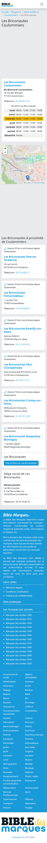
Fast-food (29, 730)
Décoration (8, 722)
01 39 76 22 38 (23, 416)
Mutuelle (7, 772)
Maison (28, 759)
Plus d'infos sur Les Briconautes (21, 463)
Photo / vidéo (31, 776)
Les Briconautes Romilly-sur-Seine (23, 330)
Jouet (5, 751)
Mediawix (17, 837)
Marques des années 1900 (19, 615)
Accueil (5, 12)
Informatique (31, 743)
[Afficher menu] (41, 4)
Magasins (16, 12)
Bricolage (29, 702)
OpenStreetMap (39, 183)
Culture (28, 718)
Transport (8, 803)
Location (29, 755)
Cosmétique (31, 710)
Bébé (27, 694)
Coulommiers (11, 15)
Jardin (6, 747)
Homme (29, 738)
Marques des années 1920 (19, 623)
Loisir (5, 759)
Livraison (7, 755)
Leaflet (28, 183)
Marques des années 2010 (19, 659)
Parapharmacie (10, 776)
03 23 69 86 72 (23, 272)
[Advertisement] (23, 52)
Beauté (6, 694)
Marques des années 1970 (19, 643)
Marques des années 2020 (19, 663)
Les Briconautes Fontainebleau (14, 294)
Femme (6, 734)
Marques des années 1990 (19, 651)
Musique (29, 768)
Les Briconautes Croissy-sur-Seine (23, 402)
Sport (28, 792)
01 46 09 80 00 (23, 308)
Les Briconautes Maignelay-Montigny (22, 437)
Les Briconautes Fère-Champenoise (18, 366)
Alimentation (9, 681)
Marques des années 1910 (19, 619)
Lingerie (29, 751)
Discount (29, 722)
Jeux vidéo (30, 747)
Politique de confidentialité (19, 595)
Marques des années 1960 (19, 639)
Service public (32, 787)
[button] (27, 178)
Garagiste (8, 738)
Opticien (29, 772)
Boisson (7, 702)
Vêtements (30, 803)
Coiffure (29, 706)
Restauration (9, 787)
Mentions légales (14, 587)
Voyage (28, 807)
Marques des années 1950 (19, 635)
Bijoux (6, 698)
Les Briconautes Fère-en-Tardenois (20, 258)
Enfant (28, 726)
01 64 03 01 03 (23, 101)
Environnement (10, 730)
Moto (5, 768)
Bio (26, 698)
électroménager (11, 726)
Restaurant (30, 780)
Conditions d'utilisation (17, 591)
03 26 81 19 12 (23, 380)
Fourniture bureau (34, 734)
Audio (28, 685)
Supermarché (10, 799)
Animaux (29, 681)
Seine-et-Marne (31, 12)
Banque (29, 690)
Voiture (6, 807)
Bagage (7, 690)
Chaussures (9, 706)
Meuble (29, 763)
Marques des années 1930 (19, 627)
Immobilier (8, 743)
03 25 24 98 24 (23, 344)
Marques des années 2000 (19, 655)
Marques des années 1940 (19, 631)
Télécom (29, 799)
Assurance (8, 685)
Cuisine (6, 718)
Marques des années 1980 (19, 647)
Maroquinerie (10, 763)
